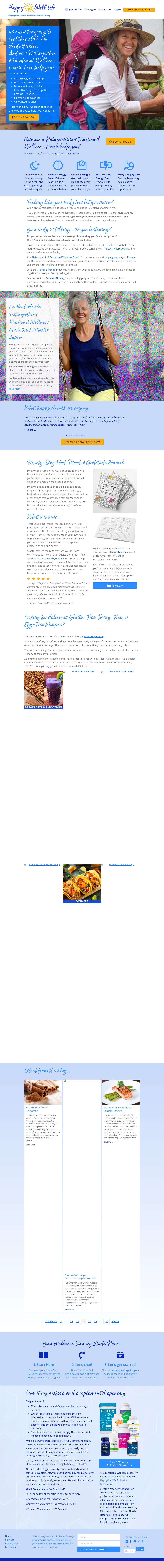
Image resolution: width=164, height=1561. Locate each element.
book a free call (48, 269)
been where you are (118, 248)
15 (77, 1321)
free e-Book (52, 1370)
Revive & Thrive (54, 278)
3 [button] (71, 435)
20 (107, 1321)
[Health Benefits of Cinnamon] (43, 1091)
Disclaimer (11, 1547)
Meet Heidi (74, 9)
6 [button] (79, 435)
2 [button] (69, 435)
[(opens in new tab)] (115, 490)
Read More (30, 1144)
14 (71, 1321)
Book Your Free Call (82, 1370)
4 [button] (74, 435)
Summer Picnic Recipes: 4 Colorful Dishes (119, 1109)
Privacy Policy (12, 1543)
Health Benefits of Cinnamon (37, 1109)
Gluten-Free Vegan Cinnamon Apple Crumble (80, 1276)
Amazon (122, 552)
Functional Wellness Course (139, 9)
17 (89, 1321)
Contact (9, 1539)
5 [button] (77, 435)
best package (122, 1370)
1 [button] (66, 435)
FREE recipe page (93, 636)
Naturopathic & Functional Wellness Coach (55, 257)
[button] (98, 1549)
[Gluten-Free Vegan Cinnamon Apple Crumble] (82, 1175)
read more (14, 388)
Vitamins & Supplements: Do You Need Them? (51, 1503)
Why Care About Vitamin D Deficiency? (46, 1508)
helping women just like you (120, 257)
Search (127, 1546)
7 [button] (82, 435)
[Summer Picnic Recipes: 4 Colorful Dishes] (121, 1091)
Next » (115, 1321)
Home (8, 1536)
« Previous (51, 1321)
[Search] (66, 10)
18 (95, 1321)
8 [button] (84, 435)
